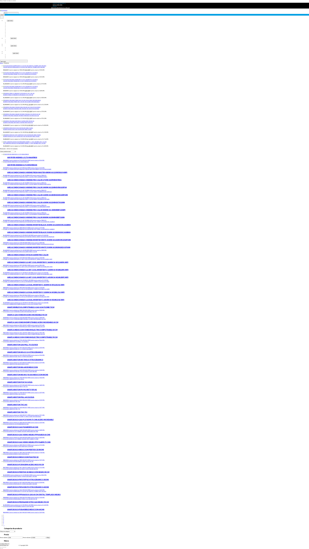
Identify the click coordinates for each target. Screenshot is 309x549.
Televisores (6, 44)
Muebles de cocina (11, 56)
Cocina (5, 20)
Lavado (8, 33)
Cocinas (8, 28)
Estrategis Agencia (13, 545)
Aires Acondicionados (12, 40)
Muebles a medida (7, 53)
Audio (4, 51)
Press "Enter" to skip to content (8, 0)
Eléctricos (8, 47)
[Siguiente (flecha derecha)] (2, 548)
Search (1, 13)
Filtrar (48, 537)
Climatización (6, 38)
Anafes (8, 22)
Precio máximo (27, 537)
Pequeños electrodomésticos (13, 36)
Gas (7, 48)
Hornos (8, 32)
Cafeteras (8, 23)
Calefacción (9, 41)
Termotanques (6, 45)
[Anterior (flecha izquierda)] (0, 548)
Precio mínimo (3, 537)
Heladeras (9, 31)
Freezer (8, 29)
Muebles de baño (10, 54)
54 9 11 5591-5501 (57, 5)
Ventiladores (9, 42)
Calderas (8, 50)
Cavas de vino (10, 26)
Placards (8, 57)
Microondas (9, 35)
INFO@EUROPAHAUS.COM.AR (60, 7)
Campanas (9, 25)
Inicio (1, 63)
